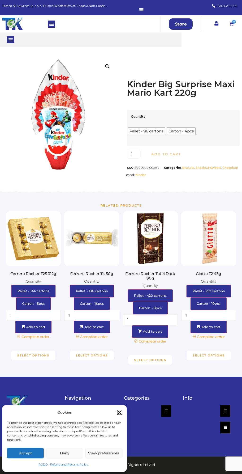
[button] (119, 412)
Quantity (138, 116)
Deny (64, 453)
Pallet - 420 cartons (150, 295)
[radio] (146, 131)
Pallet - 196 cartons (92, 291)
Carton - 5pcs (33, 303)
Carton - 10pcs (208, 303)
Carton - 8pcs (150, 308)
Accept (25, 453)
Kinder (140, 175)
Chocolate (230, 167)
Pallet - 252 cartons (209, 291)
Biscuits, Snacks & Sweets (201, 167)
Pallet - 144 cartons (33, 291)
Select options (33, 355)
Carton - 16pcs (92, 303)
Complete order (35, 336)
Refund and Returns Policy (69, 464)
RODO (43, 464)
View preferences (103, 453)
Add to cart (166, 154)
